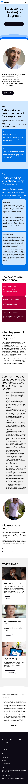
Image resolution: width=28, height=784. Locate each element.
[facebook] (2, 739)
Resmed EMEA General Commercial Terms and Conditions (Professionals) (14, 771)
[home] (5, 2)
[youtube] (20, 739)
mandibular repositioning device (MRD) (12, 351)
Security (4, 760)
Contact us (4, 754)
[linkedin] (11, 739)
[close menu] (25, 2)
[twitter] (7, 739)
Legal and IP (5, 767)
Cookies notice (6, 763)
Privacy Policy (5, 757)
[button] (14, 24)
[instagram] (15, 739)
